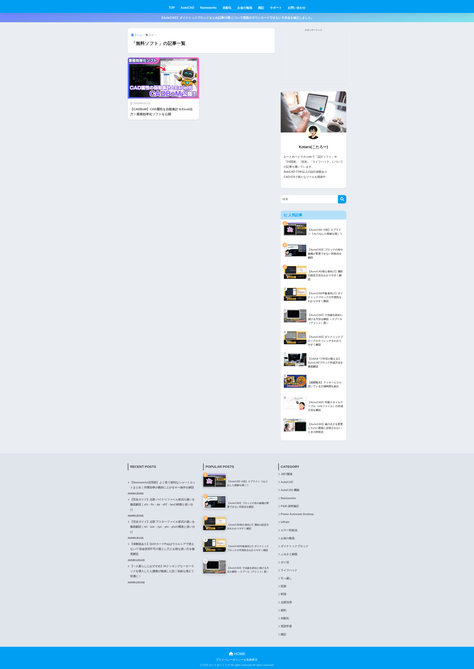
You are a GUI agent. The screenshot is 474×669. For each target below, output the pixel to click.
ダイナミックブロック (294, 546)
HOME (239, 654)
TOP (172, 7)
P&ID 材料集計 (290, 506)
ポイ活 (285, 562)
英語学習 (286, 626)
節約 (283, 610)
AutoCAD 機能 (290, 490)
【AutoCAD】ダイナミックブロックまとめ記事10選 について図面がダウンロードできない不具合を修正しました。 (237, 17)
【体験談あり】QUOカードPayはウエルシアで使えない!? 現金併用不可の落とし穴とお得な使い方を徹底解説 (162, 548)
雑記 (261, 7)
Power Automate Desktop (297, 514)
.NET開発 (287, 474)
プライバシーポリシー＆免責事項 (236, 659)
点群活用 (286, 602)
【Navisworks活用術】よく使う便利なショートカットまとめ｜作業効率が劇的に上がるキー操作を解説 (162, 485)
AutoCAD (187, 7)
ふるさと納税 (289, 554)
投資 (283, 586)
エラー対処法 (289, 530)
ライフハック (289, 570)
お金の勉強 (244, 7)
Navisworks (208, 7)
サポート (276, 7)
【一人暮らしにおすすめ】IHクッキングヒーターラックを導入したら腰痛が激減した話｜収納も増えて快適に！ (162, 571)
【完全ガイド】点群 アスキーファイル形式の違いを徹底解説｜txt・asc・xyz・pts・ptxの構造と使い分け (162, 526)
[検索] (342, 199)
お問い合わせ (297, 7)
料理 (283, 594)
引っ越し (286, 578)
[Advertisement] (313, 58)
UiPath (285, 522)
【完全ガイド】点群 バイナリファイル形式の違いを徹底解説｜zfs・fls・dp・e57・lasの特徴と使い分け (162, 504)
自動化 (227, 7)
